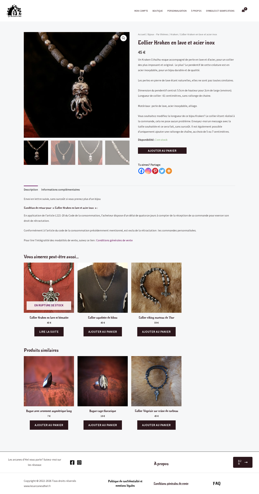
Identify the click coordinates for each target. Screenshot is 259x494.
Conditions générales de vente (114, 240)
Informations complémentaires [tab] (60, 189)
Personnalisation (177, 10)
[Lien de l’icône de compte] (251, 10)
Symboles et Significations (220, 10)
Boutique (158, 10)
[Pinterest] (155, 171)
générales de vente (177, 483)
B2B (239, 462)
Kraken (174, 34)
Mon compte (141, 10)
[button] (123, 38)
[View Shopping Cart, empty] (243, 11)
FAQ (217, 483)
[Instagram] (148, 171)
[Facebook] (141, 171)
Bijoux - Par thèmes (157, 34)
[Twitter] (162, 171)
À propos (196, 10)
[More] (169, 171)
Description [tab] (31, 189)
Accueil (142, 34)
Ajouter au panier (162, 150)
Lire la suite (49, 331)
